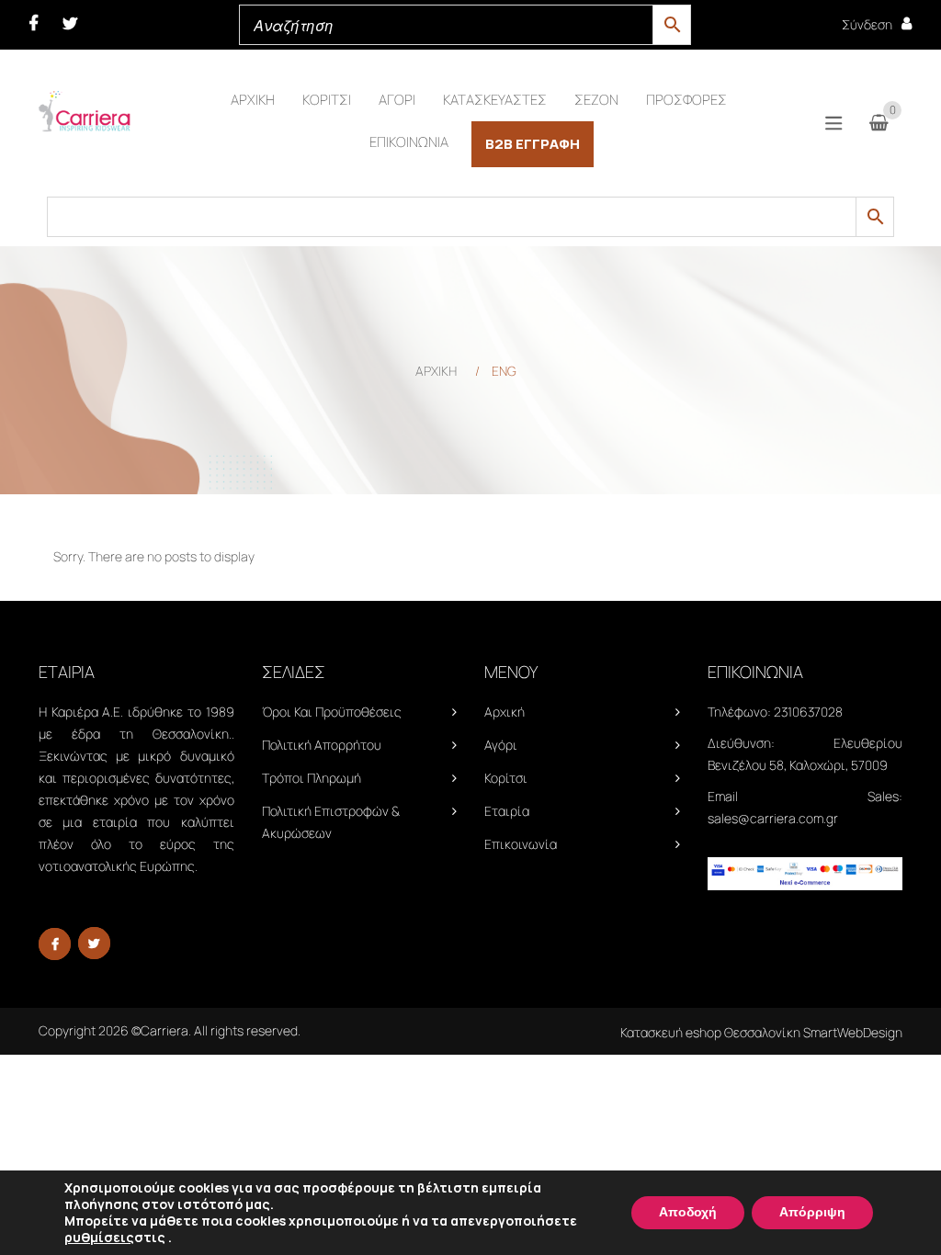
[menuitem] (253, 100)
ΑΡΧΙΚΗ (436, 370)
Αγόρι (500, 744)
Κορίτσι (505, 777)
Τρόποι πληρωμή (311, 777)
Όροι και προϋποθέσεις (332, 711)
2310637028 (808, 711)
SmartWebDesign (852, 1032)
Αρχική (504, 711)
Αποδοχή (688, 1212)
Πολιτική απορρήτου (321, 744)
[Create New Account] (906, 23)
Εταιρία (506, 811)
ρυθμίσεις (99, 1237)
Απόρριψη (812, 1212)
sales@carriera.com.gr (773, 818)
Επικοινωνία (520, 844)
